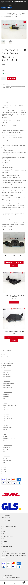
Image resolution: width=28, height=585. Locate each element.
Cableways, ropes (8, 376)
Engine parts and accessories (12, 13)
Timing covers (7, 456)
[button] (25, 22)
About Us (5, 531)
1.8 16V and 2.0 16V (9, 418)
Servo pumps (7, 447)
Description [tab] (4, 94)
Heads (5, 403)
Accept (4, 7)
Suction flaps (7, 451)
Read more (14, 265)
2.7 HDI (7, 425)
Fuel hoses (6, 396)
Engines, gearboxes (7, 465)
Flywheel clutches (8, 392)
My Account (4, 583)
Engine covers (7, 381)
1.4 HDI (7, 409)
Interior (4, 467)
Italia (7, 555)
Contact (5, 538)
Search (14, 583)
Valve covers (7, 462)
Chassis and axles (6, 359)
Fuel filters (6, 394)
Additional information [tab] (6, 98)
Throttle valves (7, 453)
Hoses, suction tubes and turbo (10, 405)
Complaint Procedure (8, 536)
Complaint (5, 533)
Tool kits (5, 471)
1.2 (6, 407)
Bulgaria (3, 553)
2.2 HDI (7, 423)
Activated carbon (7, 370)
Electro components (7, 365)
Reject (9, 7)
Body (4, 354)
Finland (15, 553)
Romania (16, 555)
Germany (24, 553)
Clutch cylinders (7, 378)
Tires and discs (6, 469)
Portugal (11, 555)
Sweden (23, 555)
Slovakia (3, 557)
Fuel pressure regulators (9, 398)
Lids (5, 434)
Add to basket (11, 78)
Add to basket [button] (14, 302)
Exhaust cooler (7, 385)
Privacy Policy (6, 528)
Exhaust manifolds (8, 387)
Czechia (7, 553)
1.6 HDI (10, 14)
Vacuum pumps (7, 460)
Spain (20, 555)
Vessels (4, 473)
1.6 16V (7, 414)
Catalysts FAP (6, 356)
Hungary (3, 555)
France (19, 553)
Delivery (5, 541)
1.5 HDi (7, 412)
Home (4, 13)
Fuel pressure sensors (8, 400)
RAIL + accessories (8, 445)
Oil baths (6, 436)
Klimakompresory (8, 431)
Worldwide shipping (7, 546)
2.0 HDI (7, 420)
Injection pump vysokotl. (9, 427)
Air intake (6, 372)
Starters (6, 449)
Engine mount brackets (9, 383)
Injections (6, 429)
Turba (5, 458)
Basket (21, 582)
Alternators (6, 374)
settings (10, 5)
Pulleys (5, 442)
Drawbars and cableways (8, 363)
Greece (11, 553)
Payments (5, 544)
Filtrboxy (6, 389)
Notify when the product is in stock (14, 262)
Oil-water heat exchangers (9, 438)
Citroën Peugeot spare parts (9, 526)
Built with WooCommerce (14, 577)
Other (5, 440)
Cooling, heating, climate (8, 361)
